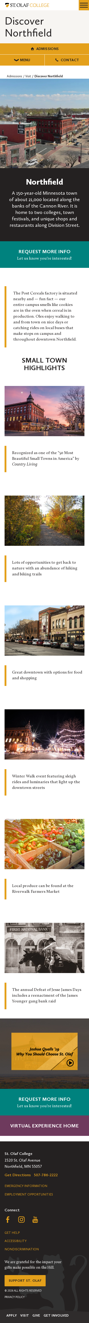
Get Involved (56, 1315)
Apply (11, 1315)
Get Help (12, 1233)
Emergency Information (26, 1186)
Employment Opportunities (29, 1194)
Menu (25, 60)
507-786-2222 (46, 1174)
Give (36, 1315)
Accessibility (15, 1241)
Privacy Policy (15, 1297)
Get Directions (18, 1174)
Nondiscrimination (22, 1249)
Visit (24, 1315)
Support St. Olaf (25, 1281)
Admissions (47, 49)
